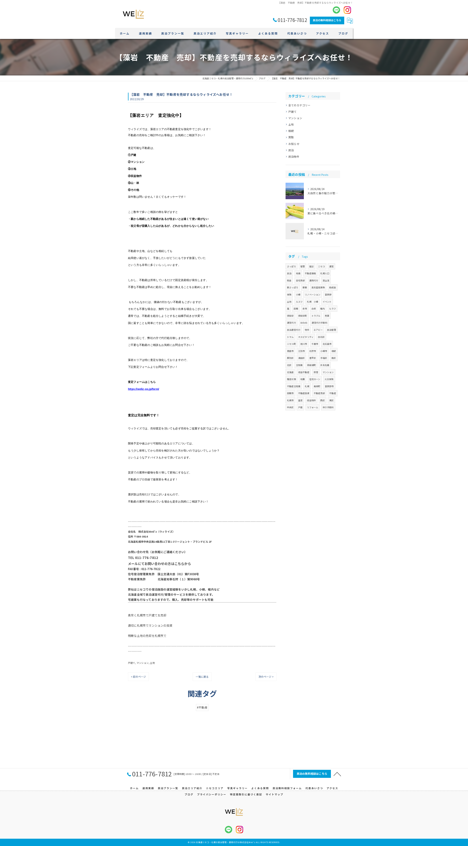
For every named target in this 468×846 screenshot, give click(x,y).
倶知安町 (302, 315)
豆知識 (299, 365)
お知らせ (293, 144)
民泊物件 (293, 156)
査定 (300, 400)
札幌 (307, 386)
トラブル (316, 315)
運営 (331, 266)
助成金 (332, 287)
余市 (305, 308)
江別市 (301, 350)
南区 (333, 357)
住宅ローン (314, 379)
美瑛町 (317, 386)
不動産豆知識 (293, 386)
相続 (291, 131)
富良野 (328, 294)
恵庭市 (290, 350)
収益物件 (311, 400)
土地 (152, 663)
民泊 (291, 150)
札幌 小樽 (312, 301)
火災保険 (329, 379)
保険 (289, 294)
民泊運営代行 (293, 329)
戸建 (300, 407)
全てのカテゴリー (299, 105)
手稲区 (323, 357)
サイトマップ (274, 794)
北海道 (290, 372)
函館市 (290, 393)
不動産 (332, 393)
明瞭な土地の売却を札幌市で (147, 635)
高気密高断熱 (318, 287)
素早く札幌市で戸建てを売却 (147, 615)
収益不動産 (303, 372)
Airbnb (303, 322)
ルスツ (299, 301)
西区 (322, 400)
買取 (291, 137)
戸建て (131, 663)
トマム (290, 336)
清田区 (301, 357)
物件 (307, 329)
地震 (302, 379)
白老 (314, 308)
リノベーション (312, 294)
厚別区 (290, 357)
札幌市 (290, 400)
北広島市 (327, 343)
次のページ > (265, 676)
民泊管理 (331, 329)
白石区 (321, 336)
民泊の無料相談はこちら (327, 20)
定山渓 (326, 280)
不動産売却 (319, 393)
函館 (296, 308)
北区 (289, 365)
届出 (311, 266)
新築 (305, 287)
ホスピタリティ (306, 336)
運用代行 (313, 280)
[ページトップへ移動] (337, 773)
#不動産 (202, 707)
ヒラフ (332, 308)
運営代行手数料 (319, 322)
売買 (327, 315)
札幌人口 (324, 273)
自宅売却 (300, 280)
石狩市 (312, 350)
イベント (327, 301)
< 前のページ (138, 676)
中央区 (290, 407)
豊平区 (312, 357)
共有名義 (324, 365)
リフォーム (312, 407)
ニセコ (321, 266)
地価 (298, 273)
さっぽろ (291, 266)
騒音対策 (291, 379)
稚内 (322, 308)
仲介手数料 (328, 407)
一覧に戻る (202, 676)
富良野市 (329, 386)
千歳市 (315, 343)
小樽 (298, 294)
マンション (143, 663)
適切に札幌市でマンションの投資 (150, 625)
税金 (289, 280)
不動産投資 (303, 393)
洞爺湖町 (311, 365)
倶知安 (290, 315)
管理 (302, 266)
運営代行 (291, 322)
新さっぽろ (292, 287)
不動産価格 (310, 273)
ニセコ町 (291, 343)
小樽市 (323, 350)
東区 (331, 400)
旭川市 (303, 343)
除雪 (316, 372)
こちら (179, 563)
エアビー (318, 329)
